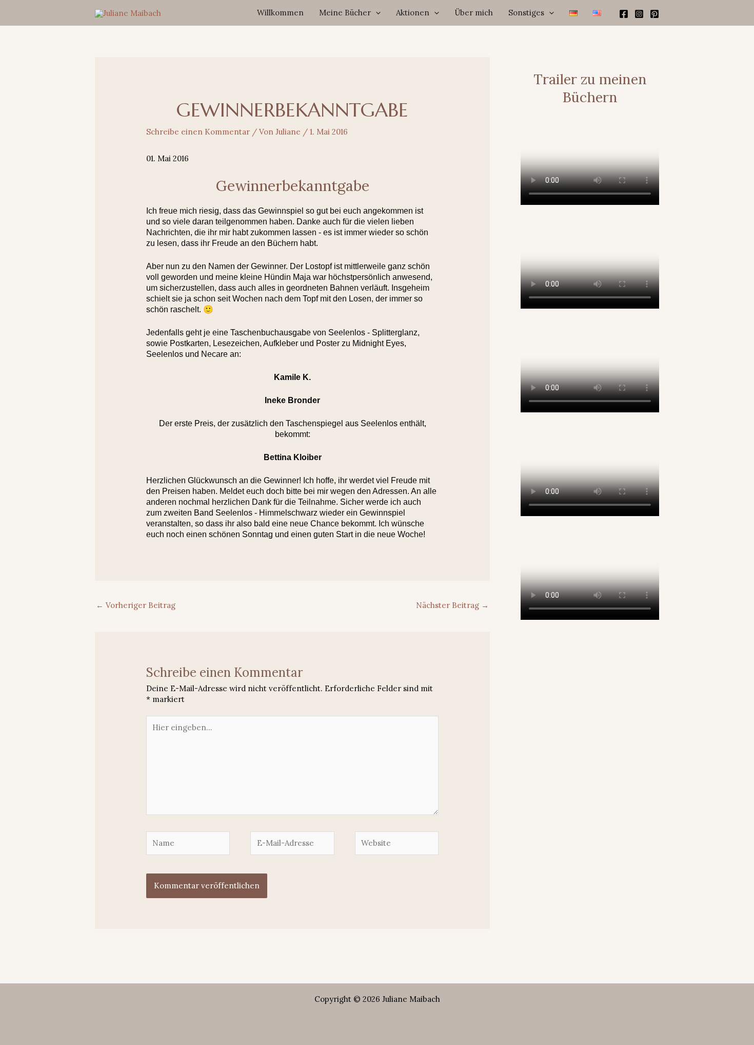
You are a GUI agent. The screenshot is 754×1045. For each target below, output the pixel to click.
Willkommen (280, 12)
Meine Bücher (345, 12)
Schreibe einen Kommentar (198, 132)
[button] (376, 13)
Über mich (473, 12)
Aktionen (412, 12)
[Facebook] (623, 13)
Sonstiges (526, 12)
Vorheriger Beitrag (135, 605)
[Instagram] (639, 13)
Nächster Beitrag (452, 605)
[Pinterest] (654, 13)
